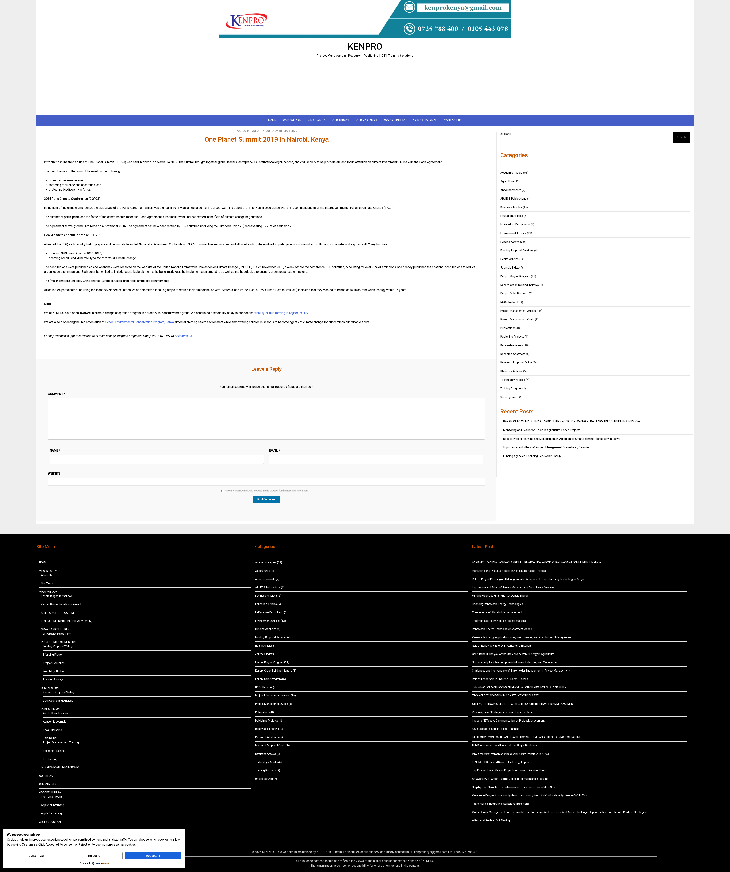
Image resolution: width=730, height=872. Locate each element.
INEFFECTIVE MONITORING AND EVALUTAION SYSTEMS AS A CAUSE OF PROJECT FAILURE (526, 737)
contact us (402, 852)
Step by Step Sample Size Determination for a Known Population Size (513, 787)
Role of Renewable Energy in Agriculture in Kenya (501, 645)
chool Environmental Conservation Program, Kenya (140, 322)
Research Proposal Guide (516, 362)
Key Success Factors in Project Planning (495, 728)
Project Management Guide (517, 319)
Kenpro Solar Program (514, 293)
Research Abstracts (512, 354)
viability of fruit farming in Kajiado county (281, 313)
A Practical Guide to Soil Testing (491, 820)
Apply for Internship (53, 805)
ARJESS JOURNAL (425, 120)
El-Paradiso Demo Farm (515, 224)
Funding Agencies (511, 241)
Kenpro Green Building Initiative (519, 285)
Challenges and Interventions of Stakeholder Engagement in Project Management (521, 670)
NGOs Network (509, 302)
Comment (56, 394)
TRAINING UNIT (50, 738)
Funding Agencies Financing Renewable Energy (532, 456)
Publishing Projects (512, 336)
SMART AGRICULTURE (54, 629)
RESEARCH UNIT (51, 687)
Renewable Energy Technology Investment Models (502, 628)
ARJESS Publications (513, 198)
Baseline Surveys (53, 679)
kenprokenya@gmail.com (430, 852)
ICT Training (50, 759)
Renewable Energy (511, 345)
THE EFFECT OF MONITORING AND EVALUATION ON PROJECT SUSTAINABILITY (519, 687)
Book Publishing (52, 729)
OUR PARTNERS (366, 120)
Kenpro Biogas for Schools (57, 596)
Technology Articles (512, 380)
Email (274, 450)
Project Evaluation (54, 663)
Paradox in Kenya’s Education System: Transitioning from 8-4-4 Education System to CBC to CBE (529, 795)
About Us (46, 575)
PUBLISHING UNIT (51, 708)
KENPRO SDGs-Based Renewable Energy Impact (501, 762)
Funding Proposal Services (516, 250)
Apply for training (51, 813)
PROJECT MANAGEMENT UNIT (59, 642)
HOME (272, 120)
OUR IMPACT (341, 120)
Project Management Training (61, 742)
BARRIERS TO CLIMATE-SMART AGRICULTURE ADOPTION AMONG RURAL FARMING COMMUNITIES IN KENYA (572, 421)
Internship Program (52, 796)
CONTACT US (453, 120)
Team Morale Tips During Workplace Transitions (500, 803)
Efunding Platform (54, 654)
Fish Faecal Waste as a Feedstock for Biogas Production (505, 745)
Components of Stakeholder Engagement (497, 612)
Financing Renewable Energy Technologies (497, 604)
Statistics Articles (511, 371)
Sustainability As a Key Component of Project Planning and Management (515, 662)
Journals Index (509, 267)
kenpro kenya (288, 131)
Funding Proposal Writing (58, 646)
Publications (508, 328)
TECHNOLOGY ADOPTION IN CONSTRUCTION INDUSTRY (505, 695)
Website (54, 473)
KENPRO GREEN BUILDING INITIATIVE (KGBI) (66, 620)
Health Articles (509, 259)
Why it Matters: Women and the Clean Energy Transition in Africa (510, 753)
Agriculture (507, 181)
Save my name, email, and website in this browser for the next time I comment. (267, 490)
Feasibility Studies (53, 671)
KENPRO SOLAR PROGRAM (57, 612)
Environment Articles (513, 233)
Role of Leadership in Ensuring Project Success (500, 678)
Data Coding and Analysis (58, 700)
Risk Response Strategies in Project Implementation (503, 712)
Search (505, 134)
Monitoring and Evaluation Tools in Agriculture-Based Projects (541, 430)
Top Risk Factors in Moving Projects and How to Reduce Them (509, 770)
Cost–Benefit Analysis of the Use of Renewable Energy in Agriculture (513, 654)
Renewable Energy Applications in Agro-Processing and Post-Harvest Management (522, 637)
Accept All (153, 856)
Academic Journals (54, 721)
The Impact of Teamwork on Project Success (499, 620)
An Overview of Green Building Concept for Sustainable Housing (510, 778)
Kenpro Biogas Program (515, 276)
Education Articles (511, 216)
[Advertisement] (365, 86)
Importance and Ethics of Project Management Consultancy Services (546, 447)
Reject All (94, 856)
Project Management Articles (518, 310)
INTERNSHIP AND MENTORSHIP (60, 767)
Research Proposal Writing (59, 692)
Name (55, 450)
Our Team (47, 583)
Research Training (54, 750)
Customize (36, 856)
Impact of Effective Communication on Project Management (508, 720)
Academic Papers (511, 172)
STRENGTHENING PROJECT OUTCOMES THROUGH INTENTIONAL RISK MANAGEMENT (523, 703)
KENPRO (365, 46)
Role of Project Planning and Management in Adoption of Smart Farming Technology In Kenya (561, 438)
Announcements (510, 190)
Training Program (511, 388)
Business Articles (511, 207)
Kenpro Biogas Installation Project (61, 604)
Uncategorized (509, 397)
